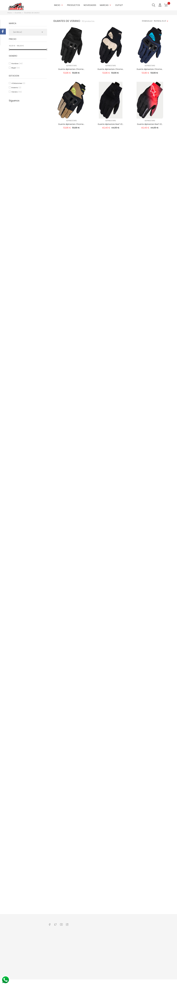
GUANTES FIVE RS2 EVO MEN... (71, 893)
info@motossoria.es (19, 947)
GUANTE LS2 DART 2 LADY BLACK (111, 508)
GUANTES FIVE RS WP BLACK (150, 783)
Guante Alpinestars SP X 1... (150, 234)
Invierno (16, 87)
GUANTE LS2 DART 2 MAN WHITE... (110, 618)
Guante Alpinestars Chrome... (71, 69)
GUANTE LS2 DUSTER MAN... (110, 673)
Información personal (113, 935)
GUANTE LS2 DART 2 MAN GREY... (71, 618)
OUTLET (119, 5)
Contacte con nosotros (58, 947)
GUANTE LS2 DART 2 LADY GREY (71, 563)
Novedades (90, 5)
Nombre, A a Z (160, 21)
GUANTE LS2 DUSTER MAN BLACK (150, 618)
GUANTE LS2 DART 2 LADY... (149, 508)
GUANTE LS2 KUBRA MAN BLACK (149, 673)
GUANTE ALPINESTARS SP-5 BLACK (149, 289)
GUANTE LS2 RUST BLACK (149, 728)
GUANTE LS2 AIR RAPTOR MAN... (71, 398)
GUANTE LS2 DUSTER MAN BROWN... (71, 673)
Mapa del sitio (82, 974)
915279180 (15, 943)
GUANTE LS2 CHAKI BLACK (150, 453)
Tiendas (79, 970)
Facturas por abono (112, 943)
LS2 (71, 395)
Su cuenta (109, 930)
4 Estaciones (18, 83)
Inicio (58, 5)
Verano (16, 92)
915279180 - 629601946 (20, 939)
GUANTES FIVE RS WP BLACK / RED (71, 838)
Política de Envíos (83, 939)
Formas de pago (83, 952)
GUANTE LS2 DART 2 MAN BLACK (110, 563)
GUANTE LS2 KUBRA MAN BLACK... (71, 728)
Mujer (15, 68)
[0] (166, 5)
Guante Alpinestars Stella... (111, 344)
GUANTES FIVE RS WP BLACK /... (110, 838)
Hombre (17, 63)
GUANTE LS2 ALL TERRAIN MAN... (110, 398)
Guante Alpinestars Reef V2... (110, 124)
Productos (73, 5)
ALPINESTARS (71, 65)
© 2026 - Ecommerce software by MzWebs (26, 982)
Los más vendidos (56, 943)
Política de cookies (84, 947)
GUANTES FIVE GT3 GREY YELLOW (110, 783)
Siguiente (162, 910)
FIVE (110, 780)
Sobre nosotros (82, 935)
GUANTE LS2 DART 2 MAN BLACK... (150, 563)
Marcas (106, 5)
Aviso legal (80, 943)
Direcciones (109, 947)
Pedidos (107, 939)
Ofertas (52, 935)
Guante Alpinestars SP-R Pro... (71, 344)
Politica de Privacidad (85, 956)
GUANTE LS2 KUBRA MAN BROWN (111, 728)
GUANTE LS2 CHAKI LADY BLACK (71, 508)
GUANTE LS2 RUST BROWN (71, 783)
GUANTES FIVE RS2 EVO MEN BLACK (150, 838)
